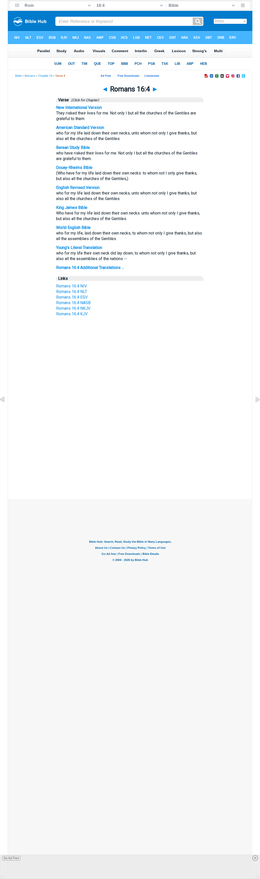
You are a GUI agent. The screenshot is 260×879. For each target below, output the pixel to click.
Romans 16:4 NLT (71, 291)
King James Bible (71, 207)
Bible (18, 75)
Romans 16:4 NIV (71, 286)
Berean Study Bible (73, 147)
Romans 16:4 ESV (72, 297)
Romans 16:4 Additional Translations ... (90, 267)
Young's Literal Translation (79, 247)
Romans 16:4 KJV (72, 313)
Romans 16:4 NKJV (73, 308)
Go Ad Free (11, 858)
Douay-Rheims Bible (74, 167)
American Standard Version (80, 127)
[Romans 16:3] (6, 410)
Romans (30, 75)
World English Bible (73, 227)
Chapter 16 (45, 75)
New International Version (79, 107)
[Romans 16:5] (253, 410)
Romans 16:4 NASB (73, 302)
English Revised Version (78, 187)
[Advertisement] (130, 451)
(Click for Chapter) (84, 100)
